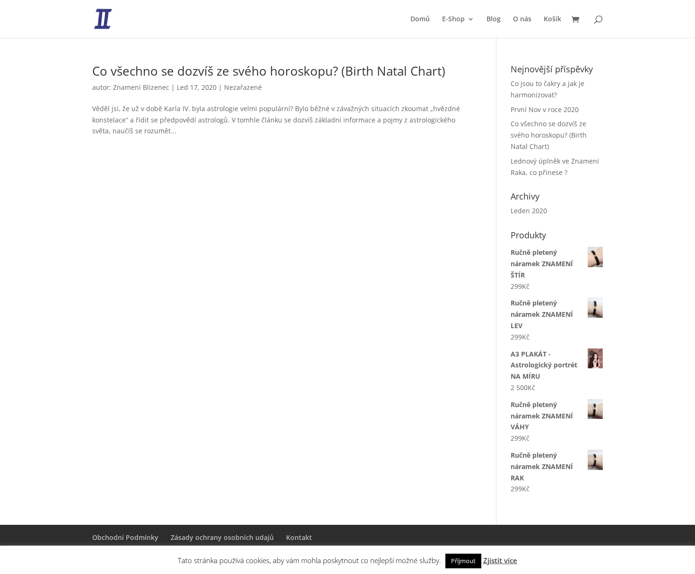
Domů (420, 19)
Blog (493, 19)
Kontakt (299, 537)
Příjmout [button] (463, 561)
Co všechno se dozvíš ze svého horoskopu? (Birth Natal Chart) (268, 70)
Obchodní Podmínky (125, 537)
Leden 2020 (529, 210)
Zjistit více (500, 560)
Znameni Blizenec (141, 87)
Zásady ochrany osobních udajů (222, 537)
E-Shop (453, 19)
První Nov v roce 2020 (545, 109)
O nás (522, 19)
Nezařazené (243, 87)
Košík (552, 19)
